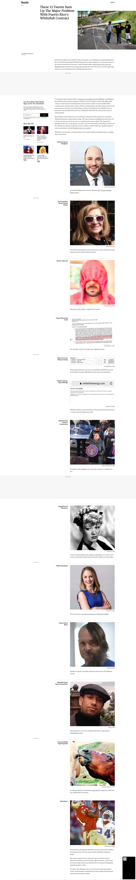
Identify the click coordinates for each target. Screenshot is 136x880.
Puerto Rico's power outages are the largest (90, 555)
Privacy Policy (27, 118)
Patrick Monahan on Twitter (109, 305)
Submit (44, 115)
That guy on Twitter (111, 668)
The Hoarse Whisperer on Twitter (108, 786)
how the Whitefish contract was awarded (79, 128)
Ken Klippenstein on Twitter (109, 345)
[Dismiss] (134, 858)
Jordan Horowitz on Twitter (109, 186)
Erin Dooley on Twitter (110, 610)
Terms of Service (44, 117)
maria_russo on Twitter (110, 246)
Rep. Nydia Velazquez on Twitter (108, 465)
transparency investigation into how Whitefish (91, 99)
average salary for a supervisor (99, 790)
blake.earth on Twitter (110, 406)
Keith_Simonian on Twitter (110, 846)
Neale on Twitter (111, 727)
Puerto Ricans (74, 731)
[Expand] (124, 858)
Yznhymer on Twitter (111, 551)
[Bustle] (25, 2)
